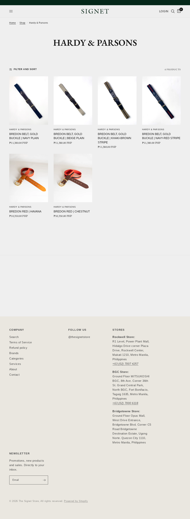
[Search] (173, 11)
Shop (22, 23)
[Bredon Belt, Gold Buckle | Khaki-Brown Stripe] (117, 100)
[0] (178, 11)
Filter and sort (25, 69)
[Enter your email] (44, 480)
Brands (14, 353)
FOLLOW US (77, 329)
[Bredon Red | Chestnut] (73, 178)
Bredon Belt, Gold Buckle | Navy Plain (24, 136)
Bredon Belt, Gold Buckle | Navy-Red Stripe (161, 136)
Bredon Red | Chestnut (72, 211)
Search (14, 337)
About (13, 369)
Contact (14, 374)
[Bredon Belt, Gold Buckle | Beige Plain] (73, 100)
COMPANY (16, 329)
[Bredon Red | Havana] (28, 178)
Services (15, 363)
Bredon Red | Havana (25, 211)
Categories (16, 358)
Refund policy (18, 347)
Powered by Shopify (76, 501)
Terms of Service (20, 342)
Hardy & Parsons (20, 129)
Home (12, 23)
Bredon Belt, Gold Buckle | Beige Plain (69, 136)
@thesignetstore (79, 337)
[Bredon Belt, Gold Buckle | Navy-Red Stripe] (161, 100)
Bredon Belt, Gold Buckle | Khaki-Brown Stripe (114, 138)
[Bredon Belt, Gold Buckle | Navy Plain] (28, 100)
